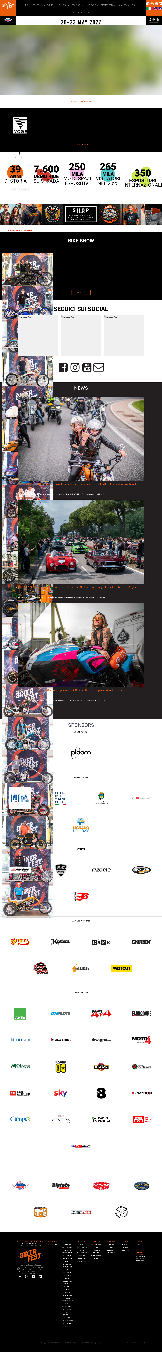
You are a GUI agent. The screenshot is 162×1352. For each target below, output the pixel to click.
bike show (96, 1250)
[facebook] (148, 4)
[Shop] (81, 214)
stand (96, 1247)
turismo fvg (81, 1261)
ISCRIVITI (81, 292)
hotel (96, 1258)
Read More (22, 498)
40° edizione (52, 1244)
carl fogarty (140, 1256)
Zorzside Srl (142, 1343)
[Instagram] (26, 1277)
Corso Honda (67, 1253)
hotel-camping (81, 1247)
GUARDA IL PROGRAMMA (81, 101)
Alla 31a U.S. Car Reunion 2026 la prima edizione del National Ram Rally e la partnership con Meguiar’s (78, 587)
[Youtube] (33, 1277)
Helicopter (67, 1272)
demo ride (110, 1250)
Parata (67, 1304)
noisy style (140, 1258)
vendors (111, 1244)
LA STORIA (125, 1250)
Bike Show (67, 1250)
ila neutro (140, 1260)
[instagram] (152, 4)
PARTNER (125, 1244)
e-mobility (111, 1253)
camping (96, 1253)
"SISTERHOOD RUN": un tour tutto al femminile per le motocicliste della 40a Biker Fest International (77, 484)
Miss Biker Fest (67, 1281)
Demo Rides (67, 1256)
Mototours (67, 1295)
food (111, 1247)
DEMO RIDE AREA (81, 144)
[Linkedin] (160, 4)
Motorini (67, 1289)
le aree (81, 1244)
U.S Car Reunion (67, 1321)
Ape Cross (67, 1244)
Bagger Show (67, 1247)
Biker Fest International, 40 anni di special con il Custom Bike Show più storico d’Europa (70, 690)
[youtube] (156, 4)
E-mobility (67, 1264)
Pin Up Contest (67, 1306)
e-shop (140, 1244)
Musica (67, 1292)
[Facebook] (20, 1277)
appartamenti (96, 1256)
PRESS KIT (125, 1247)
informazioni (96, 1244)
